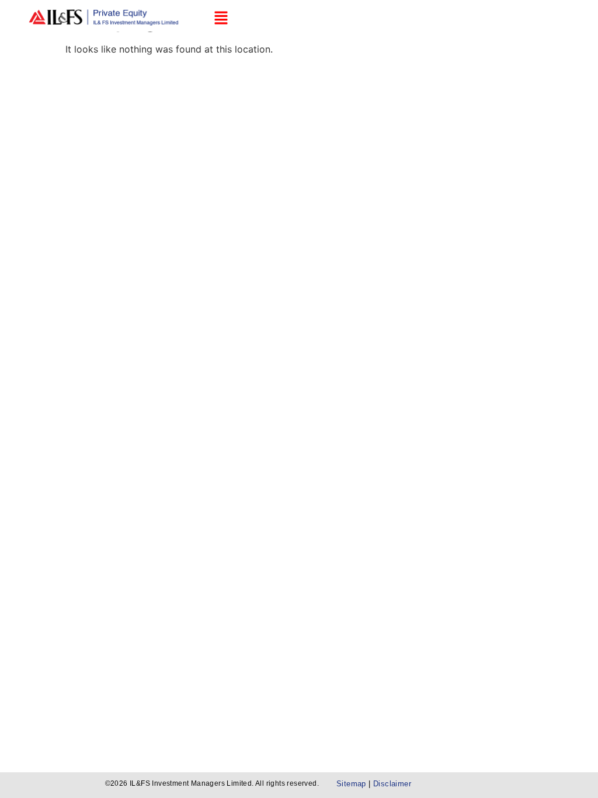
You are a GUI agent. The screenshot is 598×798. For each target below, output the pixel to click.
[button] (220, 18)
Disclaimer (392, 783)
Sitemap (352, 783)
